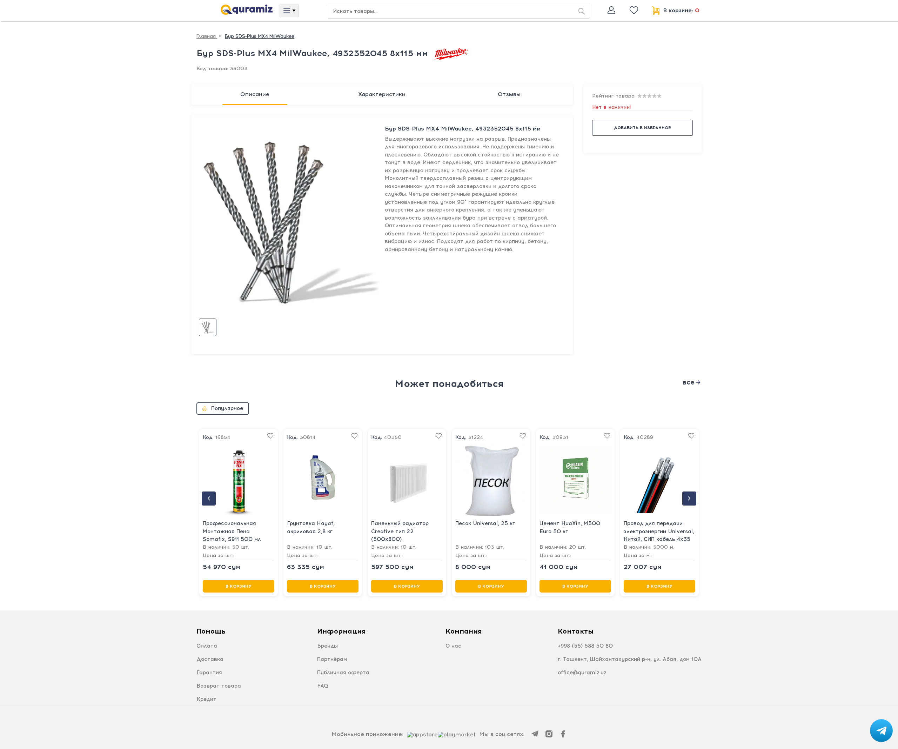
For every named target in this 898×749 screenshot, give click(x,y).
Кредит (206, 699)
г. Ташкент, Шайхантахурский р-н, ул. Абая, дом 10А (630, 659)
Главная (206, 36)
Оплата (206, 646)
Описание (254, 94)
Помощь (211, 631)
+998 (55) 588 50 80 (585, 646)
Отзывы (509, 94)
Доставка (209, 659)
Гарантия (209, 672)
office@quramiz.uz (582, 672)
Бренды (327, 646)
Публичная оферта (343, 672)
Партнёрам (332, 659)
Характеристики (382, 94)
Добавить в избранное (642, 127)
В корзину (239, 586)
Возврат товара (218, 686)
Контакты (576, 631)
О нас (453, 646)
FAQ (322, 686)
